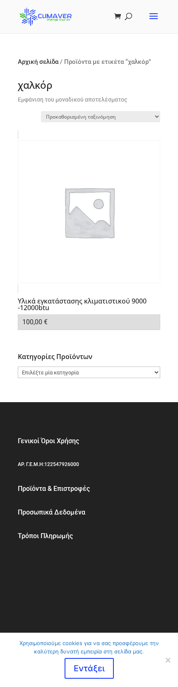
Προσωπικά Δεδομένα (51, 512)
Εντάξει (89, 668)
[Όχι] (168, 660)
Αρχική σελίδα (38, 62)
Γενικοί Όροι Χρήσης (48, 441)
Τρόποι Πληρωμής (45, 536)
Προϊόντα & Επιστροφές (54, 489)
